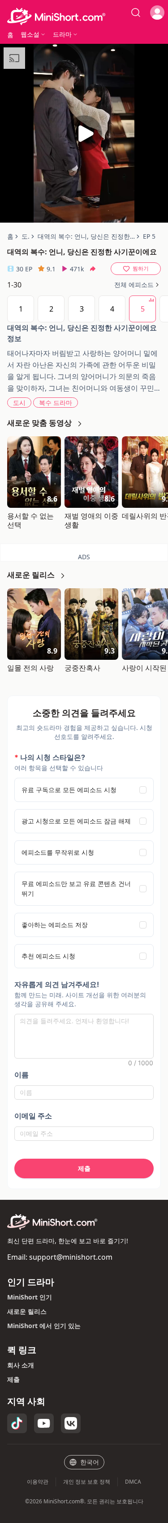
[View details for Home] (84, 16)
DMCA (133, 1482)
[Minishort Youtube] (44, 1423)
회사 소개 (20, 1365)
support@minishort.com (70, 1257)
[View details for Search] (136, 12)
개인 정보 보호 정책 (86, 1482)
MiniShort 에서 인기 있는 (44, 1325)
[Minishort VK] (71, 1423)
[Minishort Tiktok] (17, 1423)
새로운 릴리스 (27, 1311)
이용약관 (37, 1482)
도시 (19, 402)
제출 (13, 1379)
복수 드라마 (55, 402)
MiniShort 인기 (29, 1297)
